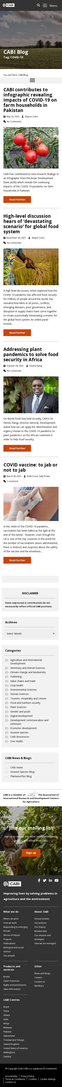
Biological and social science (13, 949)
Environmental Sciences (23, 689)
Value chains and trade (22, 681)
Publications (9, 943)
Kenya (6, 1023)
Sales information (11, 989)
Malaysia (7, 1027)
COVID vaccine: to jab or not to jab (30, 467)
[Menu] (32, 80)
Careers (38, 977)
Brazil (6, 1006)
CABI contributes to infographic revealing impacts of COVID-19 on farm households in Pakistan (30, 99)
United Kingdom (11, 1044)
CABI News (16, 767)
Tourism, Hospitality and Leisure (28, 698)
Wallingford (9, 1052)
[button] (39, 880)
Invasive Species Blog (22, 771)
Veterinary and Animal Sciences (27, 668)
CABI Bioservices (19, 736)
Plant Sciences (18, 707)
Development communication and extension (29, 722)
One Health (16, 741)
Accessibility (11, 1076)
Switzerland (9, 1035)
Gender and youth (20, 711)
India (5, 1019)
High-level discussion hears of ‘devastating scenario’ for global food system (31, 224)
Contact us (39, 981)
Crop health (16, 685)
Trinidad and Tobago (13, 1040)
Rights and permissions (14, 984)
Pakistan (7, 1031)
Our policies (40, 922)
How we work (10, 922)
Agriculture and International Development (26, 661)
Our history (39, 927)
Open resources (11, 980)
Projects (7, 939)
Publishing (16, 676)
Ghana (6, 1015)
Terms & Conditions (15, 1079)
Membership (40, 931)
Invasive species (19, 732)
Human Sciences (19, 694)
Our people (9, 955)
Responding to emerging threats (15, 929)
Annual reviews (41, 918)
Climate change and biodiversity (28, 672)
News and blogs (42, 973)
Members (39, 985)
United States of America (15, 1048)
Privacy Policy (27, 1076)
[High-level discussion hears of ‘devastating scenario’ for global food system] (31, 266)
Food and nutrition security (25, 702)
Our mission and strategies (42, 937)
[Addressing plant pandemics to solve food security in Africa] (31, 394)
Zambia (7, 1056)
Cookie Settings (47, 1079)
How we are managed (45, 943)
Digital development (21, 715)
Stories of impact (11, 935)
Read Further (17, 199)
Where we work (10, 918)
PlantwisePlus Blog (21, 776)
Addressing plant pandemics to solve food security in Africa (31, 354)
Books (6, 976)
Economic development (23, 728)
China (6, 1011)
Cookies (33, 1079)
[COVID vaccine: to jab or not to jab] (31, 503)
